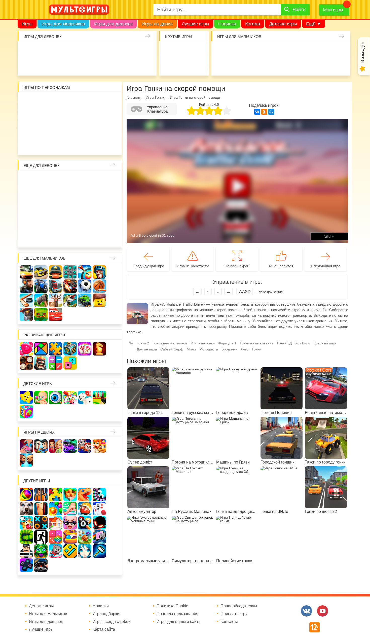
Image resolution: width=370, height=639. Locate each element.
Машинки (266, 65)
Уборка (87, 50)
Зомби (251, 50)
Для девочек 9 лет (99, 237)
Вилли (41, 101)
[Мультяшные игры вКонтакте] (306, 611)
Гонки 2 (143, 343)
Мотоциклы (324, 65)
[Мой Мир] (271, 112)
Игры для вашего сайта (179, 622)
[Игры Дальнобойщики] (55, 286)
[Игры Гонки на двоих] (70, 446)
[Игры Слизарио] (99, 494)
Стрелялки (237, 50)
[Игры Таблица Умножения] (70, 363)
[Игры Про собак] (26, 508)
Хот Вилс (302, 343)
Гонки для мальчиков (170, 343)
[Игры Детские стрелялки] (99, 397)
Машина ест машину (251, 65)
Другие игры (147, 349)
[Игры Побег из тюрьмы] (26, 551)
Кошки (116, 50)
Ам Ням (114, 116)
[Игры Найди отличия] (55, 397)
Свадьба (26, 208)
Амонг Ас (169, 65)
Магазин (99, 194)
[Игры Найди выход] (41, 508)
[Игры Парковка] (26, 272)
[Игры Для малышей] (41, 397)
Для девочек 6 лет (55, 237)
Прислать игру (233, 614)
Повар (85, 223)
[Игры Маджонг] (84, 349)
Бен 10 (55, 116)
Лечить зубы (99, 223)
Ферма (85, 208)
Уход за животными (116, 65)
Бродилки (229, 349)
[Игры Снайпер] (26, 286)
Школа (41, 179)
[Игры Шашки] (26, 363)
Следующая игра (325, 266)
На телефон (198, 65)
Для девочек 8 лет (85, 237)
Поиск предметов (198, 50)
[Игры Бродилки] (84, 537)
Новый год (55, 223)
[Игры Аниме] (84, 551)
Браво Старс (339, 50)
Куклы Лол (28, 65)
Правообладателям (238, 606)
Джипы (310, 65)
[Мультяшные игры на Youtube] (322, 611)
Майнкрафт (266, 50)
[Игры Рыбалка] (70, 300)
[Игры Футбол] (84, 286)
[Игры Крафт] (70, 272)
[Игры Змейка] (26, 537)
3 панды (99, 101)
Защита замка (310, 50)
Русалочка (70, 194)
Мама (99, 179)
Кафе (85, 194)
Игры (27, 23)
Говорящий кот (26, 145)
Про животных (114, 223)
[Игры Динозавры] (84, 494)
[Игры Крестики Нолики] (41, 522)
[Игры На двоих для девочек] (55, 446)
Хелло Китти (70, 130)
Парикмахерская (55, 194)
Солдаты (280, 50)
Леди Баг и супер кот (41, 116)
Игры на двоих (157, 23)
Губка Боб (26, 130)
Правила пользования (177, 614)
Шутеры (237, 65)
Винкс (26, 179)
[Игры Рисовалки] (70, 397)
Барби (72, 50)
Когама (252, 23)
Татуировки (72, 65)
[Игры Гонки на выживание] (70, 286)
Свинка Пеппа (55, 130)
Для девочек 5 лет (41, 237)
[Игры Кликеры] (26, 522)
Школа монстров (55, 208)
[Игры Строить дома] (55, 522)
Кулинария (57, 65)
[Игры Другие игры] (26, 565)
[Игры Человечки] (99, 522)
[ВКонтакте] (257, 112)
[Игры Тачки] (55, 314)
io (169, 50)
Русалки (70, 208)
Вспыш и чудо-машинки (85, 116)
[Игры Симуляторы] (41, 565)
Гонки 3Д (284, 343)
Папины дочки (41, 223)
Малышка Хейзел (43, 50)
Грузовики (339, 65)
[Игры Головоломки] (70, 349)
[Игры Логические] (41, 349)
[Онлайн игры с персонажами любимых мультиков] (79, 10)
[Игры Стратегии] (41, 363)
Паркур (280, 65)
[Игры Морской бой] (84, 508)
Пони (99, 208)
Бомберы (99, 145)
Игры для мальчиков (63, 23)
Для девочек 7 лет (70, 237)
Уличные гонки (203, 343)
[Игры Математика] (55, 363)
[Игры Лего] (99, 300)
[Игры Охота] (55, 300)
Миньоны (114, 130)
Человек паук (70, 145)
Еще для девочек (41, 165)
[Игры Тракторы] (41, 286)
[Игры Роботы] (26, 314)
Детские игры (283, 23)
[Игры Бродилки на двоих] (99, 446)
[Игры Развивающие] (26, 411)
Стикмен (26, 116)
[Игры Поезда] (84, 300)
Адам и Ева (55, 101)
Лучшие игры (195, 23)
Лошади (55, 179)
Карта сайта (104, 629)
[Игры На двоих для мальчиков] (41, 446)
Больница (114, 179)
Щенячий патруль (55, 145)
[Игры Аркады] (99, 537)
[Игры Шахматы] (99, 349)
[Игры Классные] (70, 522)
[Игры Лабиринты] (70, 537)
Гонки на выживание (257, 343)
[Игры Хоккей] (26, 300)
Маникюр (130, 50)
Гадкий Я (85, 145)
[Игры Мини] (55, 537)
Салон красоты (130, 65)
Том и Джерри (70, 116)
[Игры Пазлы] (55, 349)
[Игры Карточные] (99, 508)
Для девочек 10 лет (114, 237)
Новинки (227, 23)
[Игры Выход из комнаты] (41, 537)
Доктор (101, 50)
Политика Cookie (172, 606)
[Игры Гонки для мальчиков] (41, 272)
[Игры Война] (55, 272)
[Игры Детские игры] (26, 397)
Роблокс (26, 101)
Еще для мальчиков (44, 258)
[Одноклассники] (264, 112)
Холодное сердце (41, 208)
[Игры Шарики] (55, 508)
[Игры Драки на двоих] (26, 460)
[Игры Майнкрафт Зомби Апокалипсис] (41, 314)
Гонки (222, 50)
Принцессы (41, 194)
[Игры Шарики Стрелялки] (26, 494)
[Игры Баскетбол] (99, 286)
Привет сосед (222, 65)
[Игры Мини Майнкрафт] (99, 551)
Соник (41, 145)
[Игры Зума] (41, 551)
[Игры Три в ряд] (26, 349)
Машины (324, 50)
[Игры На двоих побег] (84, 446)
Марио (85, 130)
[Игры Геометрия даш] (70, 551)
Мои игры (333, 9)
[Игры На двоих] (26, 446)
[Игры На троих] (55, 494)
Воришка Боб (114, 101)
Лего (244, 349)
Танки (295, 50)
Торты (87, 65)
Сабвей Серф (99, 116)
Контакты (229, 622)
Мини (191, 349)
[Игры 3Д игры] (70, 494)
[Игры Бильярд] (84, 522)
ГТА (295, 65)
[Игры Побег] (41, 494)
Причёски (26, 194)
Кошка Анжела (114, 194)
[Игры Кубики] (84, 397)
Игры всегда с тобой (112, 622)
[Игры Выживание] (41, 300)
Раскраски (70, 179)
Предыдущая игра (148, 266)
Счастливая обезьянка (41, 130)
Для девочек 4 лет (26, 237)
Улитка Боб (70, 101)
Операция (145, 65)
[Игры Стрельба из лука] (84, 272)
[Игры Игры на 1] (70, 508)
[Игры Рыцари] (99, 272)
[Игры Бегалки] (55, 551)
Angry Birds (99, 130)
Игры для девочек (113, 23)
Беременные (114, 208)
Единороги (145, 50)
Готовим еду (101, 65)
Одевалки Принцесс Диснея (26, 223)
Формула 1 (227, 343)
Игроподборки (106, 614)
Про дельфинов (43, 65)
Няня (85, 179)
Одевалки (28, 50)
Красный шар (85, 101)
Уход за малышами (57, 50)
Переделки (70, 223)
